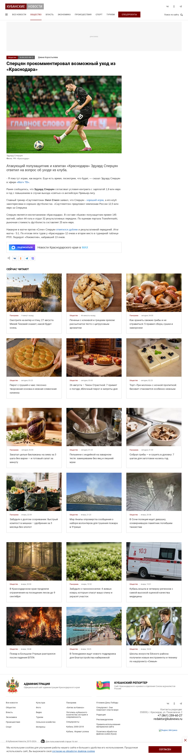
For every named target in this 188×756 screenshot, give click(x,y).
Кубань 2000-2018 (75, 727)
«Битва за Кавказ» (75, 707)
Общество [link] (74, 316)
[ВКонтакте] (14, 258)
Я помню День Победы (107, 702)
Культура (40, 702)
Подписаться (24, 247)
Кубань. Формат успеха (77, 731)
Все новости (19, 14)
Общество (36, 14)
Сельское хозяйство (46, 722)
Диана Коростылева (48, 57)
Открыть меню (6, 15)
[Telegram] (26, 258)
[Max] (32, 258)
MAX (85, 247)
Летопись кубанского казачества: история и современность (77, 714)
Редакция (101, 714)
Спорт (99, 14)
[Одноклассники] (20, 258)
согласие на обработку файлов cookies (73, 751)
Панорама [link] (14, 316)
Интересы (40, 727)
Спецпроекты (129, 14)
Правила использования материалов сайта (108, 725)
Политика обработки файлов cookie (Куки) (106, 732)
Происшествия (83, 14)
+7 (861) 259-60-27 (170, 715)
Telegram (180, 6)
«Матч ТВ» (23, 182)
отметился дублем (67, 229)
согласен (165, 749)
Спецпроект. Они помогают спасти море (107, 708)
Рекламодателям (104, 719)
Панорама (71, 702)
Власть (50, 14)
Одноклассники (174, 6)
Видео (39, 712)
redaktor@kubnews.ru (168, 719)
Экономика (64, 14)
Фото (38, 707)
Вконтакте (167, 6)
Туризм (110, 14)
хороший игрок (95, 200)
